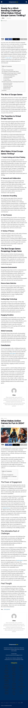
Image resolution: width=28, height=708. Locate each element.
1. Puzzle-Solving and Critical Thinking (10, 74)
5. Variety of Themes (7, 80)
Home (2, 5)
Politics (21, 665)
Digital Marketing (6, 680)
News (14, 691)
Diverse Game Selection (7, 84)
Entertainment (7, 686)
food (14, 665)
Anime (6, 665)
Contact (19, 702)
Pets (14, 694)
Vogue (21, 690)
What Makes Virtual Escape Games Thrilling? (11, 73)
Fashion (6, 690)
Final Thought (4, 478)
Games (5, 5)
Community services (6, 676)
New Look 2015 (14, 689)
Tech (21, 681)
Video (21, 688)
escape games (8, 57)
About (7, 702)
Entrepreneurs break (7, 688)
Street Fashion (21, 678)
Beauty (6, 668)
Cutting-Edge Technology (8, 86)
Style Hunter (21, 679)
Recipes (21, 668)
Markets (14, 685)
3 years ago (8, 18)
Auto (7, 667)
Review (21, 670)
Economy (7, 682)
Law (14, 681)
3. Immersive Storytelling (7, 77)
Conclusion (4, 90)
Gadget (14, 667)
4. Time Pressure (6, 78)
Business (7, 670)
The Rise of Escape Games (7, 70)
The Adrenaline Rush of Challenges (9, 476)
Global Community (6, 88)
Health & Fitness (14, 674)
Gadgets (14, 668)
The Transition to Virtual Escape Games (10, 71)
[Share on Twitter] (16, 39)
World (21, 693)
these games (13, 353)
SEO (21, 672)
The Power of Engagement (7, 474)
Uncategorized (21, 686)
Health (14, 672)
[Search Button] (26, 2)
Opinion (14, 692)
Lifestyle (14, 683)
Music (14, 686)
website (21, 691)
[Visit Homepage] (14, 2)
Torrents (21, 683)
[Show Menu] (1, 2)
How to (14, 678)
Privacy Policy (12, 702)
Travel (21, 685)
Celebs (6, 673)
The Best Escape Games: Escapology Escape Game (13, 81)
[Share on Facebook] (8, 39)
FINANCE (7, 693)
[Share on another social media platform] (23, 39)
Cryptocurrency (7, 678)
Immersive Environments (7, 83)
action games (20, 560)
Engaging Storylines (7, 87)
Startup (21, 675)
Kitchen (14, 679)
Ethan (3, 18)
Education (6, 684)
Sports (21, 673)
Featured (7, 692)
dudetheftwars (6, 508)
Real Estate (21, 667)
